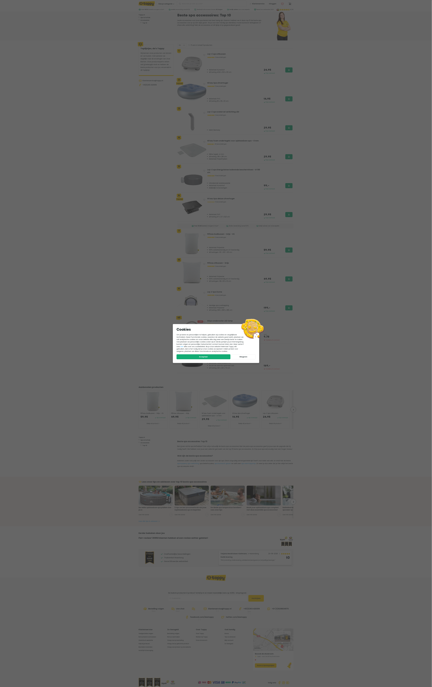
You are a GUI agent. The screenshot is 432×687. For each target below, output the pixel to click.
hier (181, 346)
